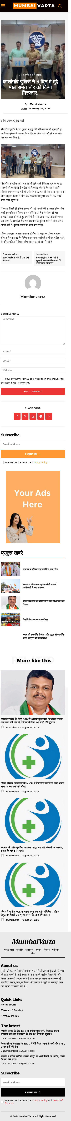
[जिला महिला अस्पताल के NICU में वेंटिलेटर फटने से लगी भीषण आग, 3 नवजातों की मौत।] (33, 756)
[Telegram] (40, 416)
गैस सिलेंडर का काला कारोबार (35, 619)
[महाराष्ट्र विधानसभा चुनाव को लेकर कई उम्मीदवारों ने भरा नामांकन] (10, 586)
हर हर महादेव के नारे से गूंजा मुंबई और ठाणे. (16, 259)
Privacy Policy (39, 462)
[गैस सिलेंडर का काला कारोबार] (10, 619)
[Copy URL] (48, 416)
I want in (31, 454)
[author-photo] (3, 727)
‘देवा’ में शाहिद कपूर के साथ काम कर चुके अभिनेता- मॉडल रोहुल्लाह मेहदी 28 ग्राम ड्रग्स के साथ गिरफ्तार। (30, 913)
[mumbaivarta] (33, 283)
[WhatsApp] (32, 416)
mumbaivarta (38, 104)
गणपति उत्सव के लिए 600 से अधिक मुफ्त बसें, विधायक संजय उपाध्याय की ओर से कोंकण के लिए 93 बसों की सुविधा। (32, 720)
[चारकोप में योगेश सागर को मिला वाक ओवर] (10, 569)
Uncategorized (30, 75)
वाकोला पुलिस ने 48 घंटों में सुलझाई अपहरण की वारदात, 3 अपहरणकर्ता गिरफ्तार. (48, 260)
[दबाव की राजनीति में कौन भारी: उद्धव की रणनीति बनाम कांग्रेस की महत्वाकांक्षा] (10, 636)
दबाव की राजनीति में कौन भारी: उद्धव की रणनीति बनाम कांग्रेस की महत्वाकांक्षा (43, 636)
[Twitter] (25, 416)
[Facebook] (17, 416)
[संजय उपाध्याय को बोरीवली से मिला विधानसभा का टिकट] (10, 602)
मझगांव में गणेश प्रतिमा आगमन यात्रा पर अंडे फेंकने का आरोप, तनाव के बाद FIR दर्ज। (32, 849)
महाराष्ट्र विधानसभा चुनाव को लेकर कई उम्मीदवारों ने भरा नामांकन (39, 586)
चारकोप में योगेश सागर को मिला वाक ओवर (40, 569)
